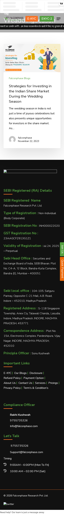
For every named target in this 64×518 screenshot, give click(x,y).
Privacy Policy (12, 388)
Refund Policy (12, 378)
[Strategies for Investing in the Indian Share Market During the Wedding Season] (32, 96)
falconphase (25, 137)
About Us (10, 383)
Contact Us (25, 383)
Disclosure (36, 373)
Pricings (53, 383)
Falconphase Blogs (19, 78)
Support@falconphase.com (26, 452)
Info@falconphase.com (24, 426)
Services (40, 383)
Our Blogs (20, 373)
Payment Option (33, 378)
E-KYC (31, 18)
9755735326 (19, 446)
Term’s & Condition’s (35, 388)
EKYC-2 (46, 18)
